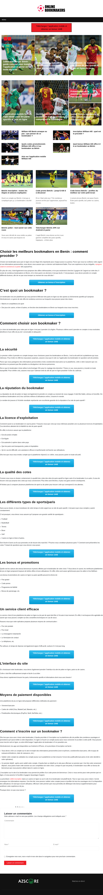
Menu (4, 19)
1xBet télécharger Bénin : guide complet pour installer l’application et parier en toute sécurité (17, 65)
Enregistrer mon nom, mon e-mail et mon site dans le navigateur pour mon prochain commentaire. (41, 856)
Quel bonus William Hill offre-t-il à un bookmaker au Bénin (86, 145)
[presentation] (5, 39)
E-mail (56, 844)
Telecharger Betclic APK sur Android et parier (48, 229)
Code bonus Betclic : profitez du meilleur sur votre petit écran (84, 192)
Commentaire (9, 821)
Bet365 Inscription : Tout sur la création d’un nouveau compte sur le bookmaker (50, 117)
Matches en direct (78, 881)
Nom (6, 844)
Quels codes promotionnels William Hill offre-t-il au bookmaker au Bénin (33, 146)
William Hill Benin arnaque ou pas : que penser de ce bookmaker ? (34, 133)
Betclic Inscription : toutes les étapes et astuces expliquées (14, 192)
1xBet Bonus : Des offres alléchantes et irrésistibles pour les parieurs (50, 65)
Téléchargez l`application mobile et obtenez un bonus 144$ (51, 27)
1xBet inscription (16, 779)
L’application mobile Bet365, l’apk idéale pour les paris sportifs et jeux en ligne (17, 117)
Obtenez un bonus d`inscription (51, 282)
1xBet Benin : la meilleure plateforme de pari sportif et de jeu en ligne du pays (84, 65)
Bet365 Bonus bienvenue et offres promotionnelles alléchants (84, 117)
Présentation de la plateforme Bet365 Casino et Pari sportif (85, 94)
